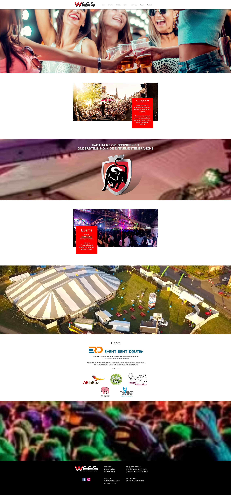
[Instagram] (88, 479)
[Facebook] (84, 479)
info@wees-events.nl (133, 467)
